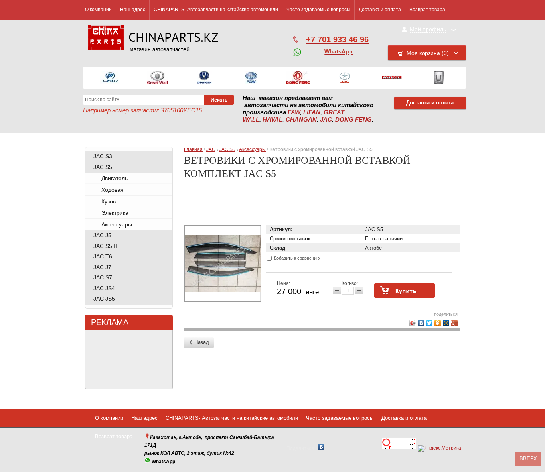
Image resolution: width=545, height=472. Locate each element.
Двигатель (114, 178)
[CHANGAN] (204, 78)
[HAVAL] (391, 78)
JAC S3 (102, 156)
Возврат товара (427, 9)
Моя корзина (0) (428, 53)
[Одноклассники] (438, 323)
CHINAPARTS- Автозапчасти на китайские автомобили (216, 9)
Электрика (114, 213)
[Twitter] (429, 323)
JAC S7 (102, 277)
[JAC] (344, 78)
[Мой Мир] (446, 323)
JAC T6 (102, 256)
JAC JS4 (104, 288)
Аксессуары (116, 224)
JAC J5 (102, 235)
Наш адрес (132, 9)
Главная (193, 149)
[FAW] (251, 78)
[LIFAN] (110, 78)
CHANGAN (301, 119)
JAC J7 (102, 267)
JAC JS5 (104, 298)
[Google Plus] (454, 323)
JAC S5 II (105, 246)
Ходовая (112, 190)
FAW (294, 112)
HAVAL (272, 119)
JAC (326, 119)
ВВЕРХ (528, 459)
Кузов (108, 201)
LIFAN (311, 112)
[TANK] (439, 78)
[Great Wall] (157, 78)
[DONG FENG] (298, 78)
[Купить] (404, 290)
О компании (98, 9)
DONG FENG (353, 119)
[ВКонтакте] (421, 323)
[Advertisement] (323, 205)
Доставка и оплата (380, 9)
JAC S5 (102, 167)
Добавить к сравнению (296, 258)
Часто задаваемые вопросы (318, 9)
